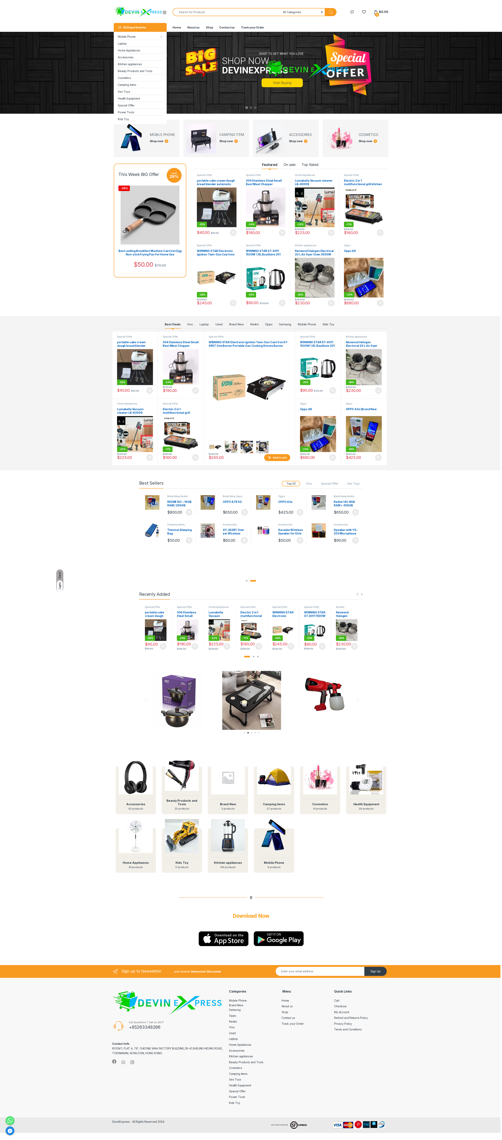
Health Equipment (129, 98)
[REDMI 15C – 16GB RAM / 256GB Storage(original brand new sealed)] (153, 502)
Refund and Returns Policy (351, 1017)
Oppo (347, 245)
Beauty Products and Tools (135, 71)
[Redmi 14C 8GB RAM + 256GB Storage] (320, 502)
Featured (269, 165)
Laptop (122, 43)
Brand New (236, 324)
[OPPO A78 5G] (209, 502)
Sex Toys (124, 91)
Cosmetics (124, 78)
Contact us (227, 27)
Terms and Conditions (348, 1029)
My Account (341, 1012)
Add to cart (233, 232)
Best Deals (173, 324)
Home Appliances (129, 50)
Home (177, 27)
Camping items (127, 84)
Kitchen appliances (130, 64)
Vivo (190, 324)
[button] (246, 581)
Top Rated (310, 165)
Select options (243, 540)
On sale (290, 165)
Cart (336, 1000)
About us (193, 27)
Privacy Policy (343, 1023)
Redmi (254, 324)
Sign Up (375, 971)
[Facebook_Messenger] (10, 1130)
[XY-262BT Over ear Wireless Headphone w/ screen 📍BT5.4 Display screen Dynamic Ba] (209, 530)
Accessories (125, 57)
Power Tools (126, 112)
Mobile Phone (127, 36)
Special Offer (126, 105)
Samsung (285, 324)
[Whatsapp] (10, 1120)
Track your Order (252, 27)
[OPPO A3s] (264, 502)
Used (218, 324)
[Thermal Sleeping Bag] (153, 530)
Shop (209, 27)
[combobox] (227, 12)
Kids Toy (123, 119)
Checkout (340, 1006)
